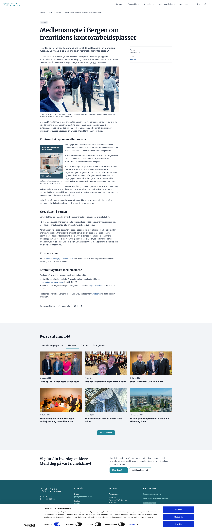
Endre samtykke (149, 503)
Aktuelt (51, 12)
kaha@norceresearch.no (52, 282)
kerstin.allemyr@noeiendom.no (59, 258)
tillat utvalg (178, 517)
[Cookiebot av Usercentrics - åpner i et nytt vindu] (29, 525)
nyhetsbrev (95, 294)
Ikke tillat (178, 524)
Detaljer (132, 524)
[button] (119, 4)
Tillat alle (178, 510)
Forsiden (42, 12)
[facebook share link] (75, 306)
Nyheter (58, 12)
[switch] (79, 524)
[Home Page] (12, 4)
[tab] (53, 345)
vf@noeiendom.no (97, 285)
